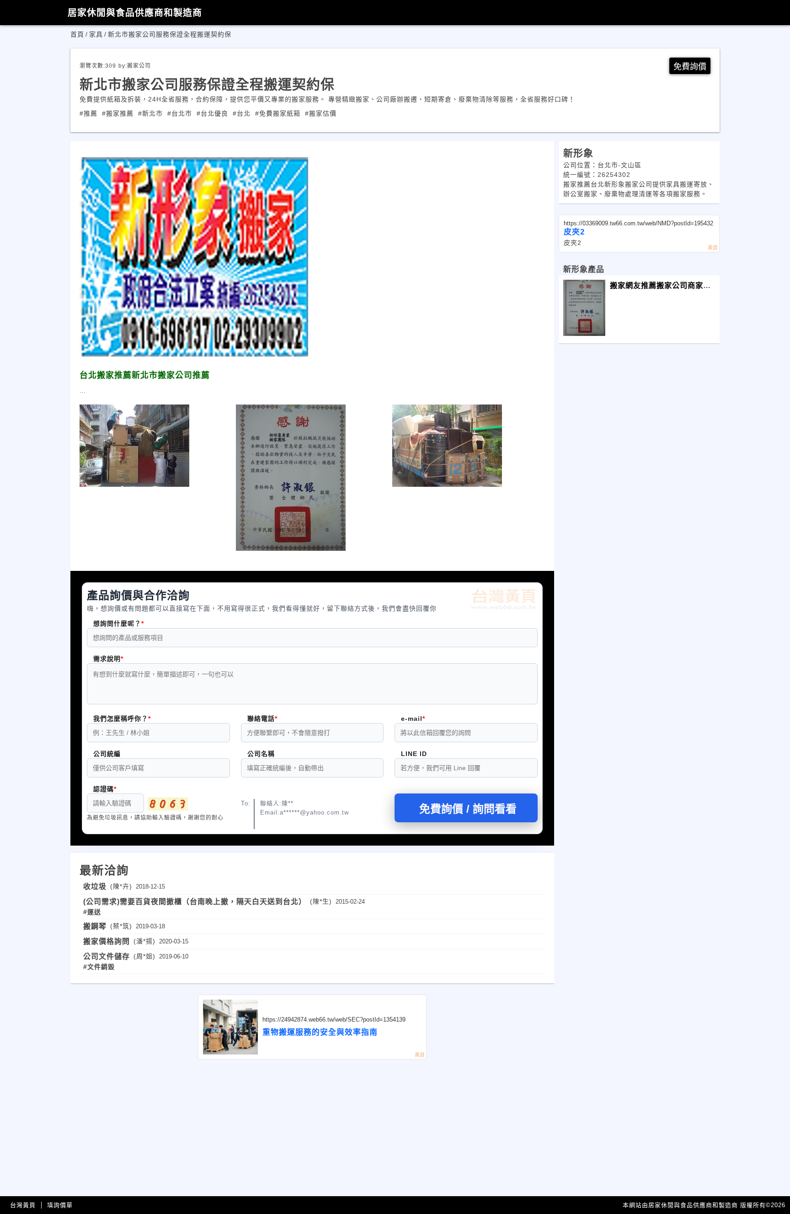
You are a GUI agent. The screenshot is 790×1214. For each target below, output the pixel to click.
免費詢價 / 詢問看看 (468, 809)
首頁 (77, 34)
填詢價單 (60, 1205)
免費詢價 (689, 66)
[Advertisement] (312, 1128)
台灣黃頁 (23, 1205)
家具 (96, 34)
